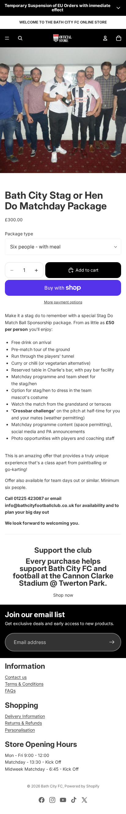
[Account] (105, 38)
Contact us (16, 677)
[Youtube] (63, 800)
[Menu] (7, 38)
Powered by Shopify (82, 786)
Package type (19, 233)
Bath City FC (52, 786)
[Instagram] (52, 800)
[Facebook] (41, 800)
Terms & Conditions (24, 683)
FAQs (10, 690)
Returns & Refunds (23, 722)
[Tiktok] (73, 800)
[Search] (20, 38)
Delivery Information (25, 716)
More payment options (63, 302)
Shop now (63, 595)
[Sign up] (112, 642)
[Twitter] (84, 800)
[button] (63, 8)
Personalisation (20, 730)
